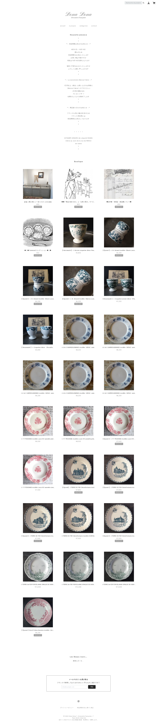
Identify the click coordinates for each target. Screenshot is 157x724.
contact (94, 26)
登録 (91, 687)
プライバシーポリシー (67, 707)
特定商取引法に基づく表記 (85, 707)
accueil (62, 26)
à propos (72, 26)
